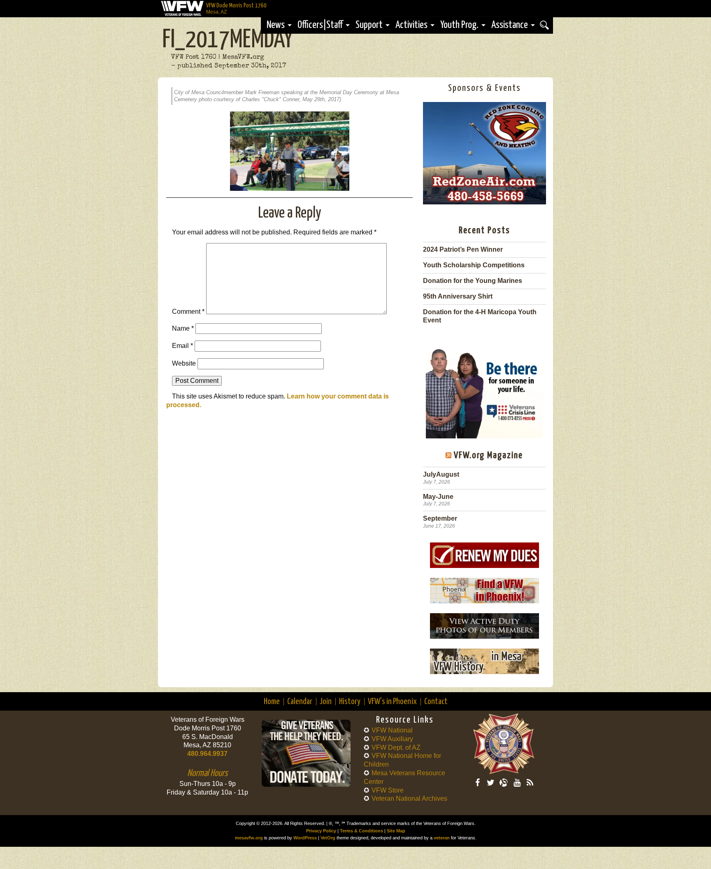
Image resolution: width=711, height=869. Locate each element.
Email (182, 345)
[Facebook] (477, 782)
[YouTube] (517, 782)
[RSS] (530, 782)
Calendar (299, 701)
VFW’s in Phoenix (392, 701)
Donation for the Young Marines (472, 280)
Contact (436, 701)
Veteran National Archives (409, 798)
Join (326, 701)
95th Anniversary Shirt (458, 296)
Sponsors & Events (484, 88)
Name (183, 328)
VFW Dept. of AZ (396, 747)
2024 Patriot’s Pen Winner (463, 249)
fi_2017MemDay (227, 40)
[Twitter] (490, 782)
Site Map (396, 830)
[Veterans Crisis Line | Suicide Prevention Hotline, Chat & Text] (484, 389)
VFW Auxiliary (392, 738)
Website (184, 363)
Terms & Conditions (361, 830)
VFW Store (388, 790)
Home (272, 701)
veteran (442, 837)
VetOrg (328, 837)
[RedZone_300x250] (484, 202)
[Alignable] (503, 782)
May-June (438, 496)
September (440, 518)
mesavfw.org (249, 837)
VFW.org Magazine (488, 455)
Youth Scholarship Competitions (474, 265)
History (349, 701)
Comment (188, 311)
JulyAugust (441, 474)
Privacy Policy (321, 830)
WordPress (305, 837)
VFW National (392, 730)
